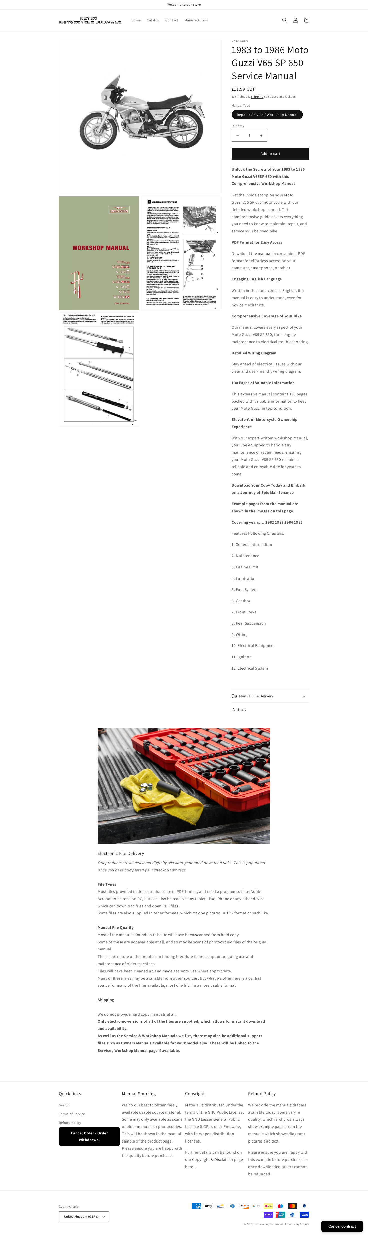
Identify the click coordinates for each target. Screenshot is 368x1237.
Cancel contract (342, 1226)
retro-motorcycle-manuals (269, 1224)
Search (64, 1105)
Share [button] (242, 709)
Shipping (257, 96)
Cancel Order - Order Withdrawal (89, 1136)
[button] (284, 20)
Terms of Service (72, 1114)
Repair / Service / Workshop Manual (267, 114)
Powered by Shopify (297, 1224)
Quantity (238, 126)
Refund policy (70, 1122)
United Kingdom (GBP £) (81, 1216)
